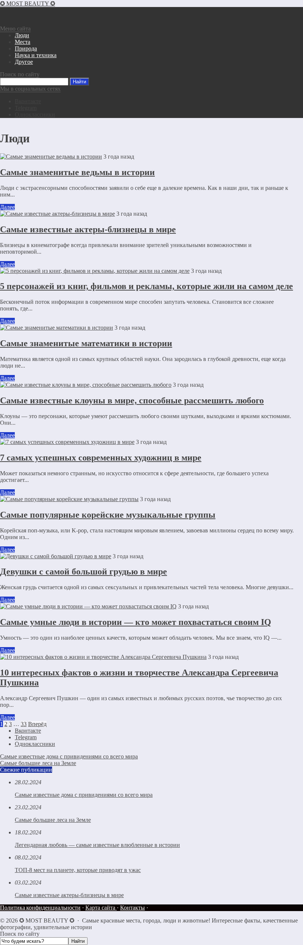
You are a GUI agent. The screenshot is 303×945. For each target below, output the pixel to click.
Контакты (132, 907)
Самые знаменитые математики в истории (86, 343)
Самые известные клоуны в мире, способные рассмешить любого (132, 400)
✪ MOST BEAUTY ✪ (27, 3)
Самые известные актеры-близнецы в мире (88, 229)
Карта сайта (101, 907)
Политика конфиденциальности (40, 907)
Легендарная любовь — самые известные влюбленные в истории (97, 845)
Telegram (26, 108)
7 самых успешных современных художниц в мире (100, 457)
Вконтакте (28, 101)
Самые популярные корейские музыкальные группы (107, 515)
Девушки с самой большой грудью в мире (83, 571)
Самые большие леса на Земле (38, 763)
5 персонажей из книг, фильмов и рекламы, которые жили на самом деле (146, 286)
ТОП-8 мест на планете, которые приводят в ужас (78, 870)
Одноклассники (35, 114)
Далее (7, 207)
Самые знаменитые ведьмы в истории (77, 172)
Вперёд (37, 724)
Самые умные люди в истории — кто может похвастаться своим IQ (135, 622)
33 (24, 724)
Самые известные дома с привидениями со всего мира (69, 756)
